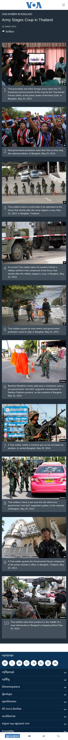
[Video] (29, 736)
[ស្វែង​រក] (58, 736)
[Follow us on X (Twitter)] (12, 663)
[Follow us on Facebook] (5, 663)
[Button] (8, 32)
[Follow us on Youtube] (19, 663)
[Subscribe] (55, 663)
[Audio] (44, 736)
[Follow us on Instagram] (26, 663)
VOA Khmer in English (17, 14)
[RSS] (41, 663)
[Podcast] (48, 663)
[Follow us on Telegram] (34, 663)
